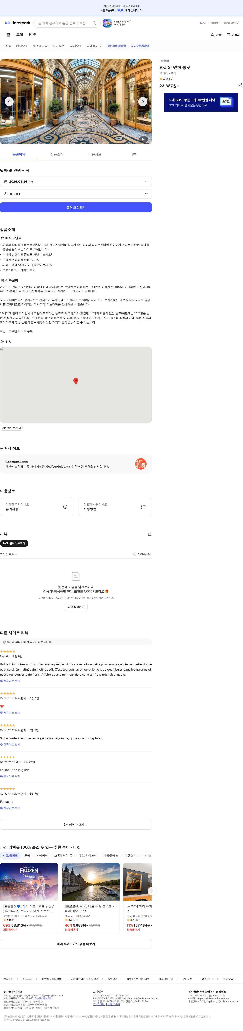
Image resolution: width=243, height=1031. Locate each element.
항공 (8, 46)
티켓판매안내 (166, 978)
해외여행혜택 (117, 46)
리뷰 (133, 154)
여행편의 (130, 855)
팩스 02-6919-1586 (103, 998)
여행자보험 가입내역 (137, 978)
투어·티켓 (58, 46)
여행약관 (113, 978)
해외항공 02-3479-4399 (106, 1001)
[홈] (8, 35)
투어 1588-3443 (101, 995)
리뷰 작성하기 (76, 606)
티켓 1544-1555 (120, 995)
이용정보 (94, 154)
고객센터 (206, 978)
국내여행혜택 (140, 46)
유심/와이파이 (88, 855)
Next (152, 891)
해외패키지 (40, 46)
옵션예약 (19, 154)
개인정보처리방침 (52, 978)
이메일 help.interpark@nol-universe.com (136, 998)
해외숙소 (22, 46)
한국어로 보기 (11, 680)
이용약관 (28, 978)
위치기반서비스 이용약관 (85, 978)
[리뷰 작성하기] (149, 534)
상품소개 (56, 154)
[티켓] (32, 35)
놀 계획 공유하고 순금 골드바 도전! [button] (62, 23)
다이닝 (147, 855)
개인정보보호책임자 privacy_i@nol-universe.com (213, 1001)
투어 (27, 855)
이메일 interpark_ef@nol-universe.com (208, 998)
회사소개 (9, 978)
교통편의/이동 (63, 855)
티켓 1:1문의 (113, 1004)
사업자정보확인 (44, 998)
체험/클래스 (110, 855)
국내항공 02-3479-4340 (134, 1001)
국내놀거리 (94, 46)
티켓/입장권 (10, 855)
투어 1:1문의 (99, 1004)
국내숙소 (76, 46)
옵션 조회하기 (75, 207)
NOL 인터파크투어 (14, 543)
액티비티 (42, 855)
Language (228, 978)
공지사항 (187, 978)
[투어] (19, 35)
